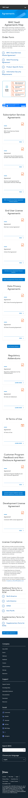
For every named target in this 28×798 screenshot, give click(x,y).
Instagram (7, 736)
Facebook (7, 720)
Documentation (5, 694)
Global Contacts (6, 666)
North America (11, 596)
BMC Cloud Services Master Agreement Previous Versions (13, 200)
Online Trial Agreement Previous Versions (13, 279)
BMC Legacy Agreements (9, 632)
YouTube (7, 724)
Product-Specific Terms (14, 67)
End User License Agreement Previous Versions (14, 271)
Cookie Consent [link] (14, 781)
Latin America (11, 601)
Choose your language (10, 755)
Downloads (5, 698)
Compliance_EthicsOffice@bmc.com (15, 580)
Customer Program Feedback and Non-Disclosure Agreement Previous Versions (13, 493)
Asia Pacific (10, 610)
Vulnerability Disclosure (7, 691)
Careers (4, 663)
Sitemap (4, 670)
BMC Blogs (7, 728)
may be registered (21, 791)
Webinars (4, 656)
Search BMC (7, 746)
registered (12, 791)
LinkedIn (7, 716)
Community (7, 712)
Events (3, 652)
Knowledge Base (6, 687)
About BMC (5, 649)
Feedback (4, 659)
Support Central (6, 684)
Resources (4, 701)
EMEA (8, 606)
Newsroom (4, 673)
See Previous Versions (13, 346)
